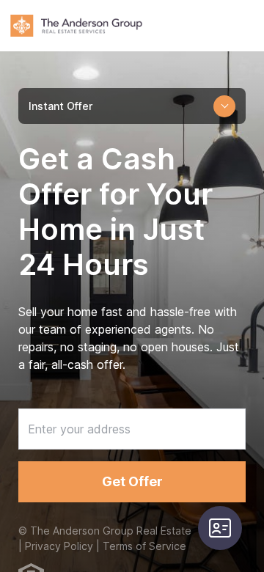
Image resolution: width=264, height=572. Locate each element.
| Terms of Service (139, 546)
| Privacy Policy (55, 546)
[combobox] (132, 106)
